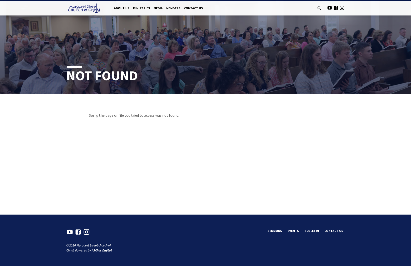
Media (158, 8)
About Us (121, 8)
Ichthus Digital (102, 250)
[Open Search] (319, 8)
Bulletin (311, 231)
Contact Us (193, 8)
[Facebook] (335, 8)
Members (173, 8)
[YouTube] (329, 8)
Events (293, 231)
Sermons (275, 231)
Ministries (141, 8)
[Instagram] (342, 8)
